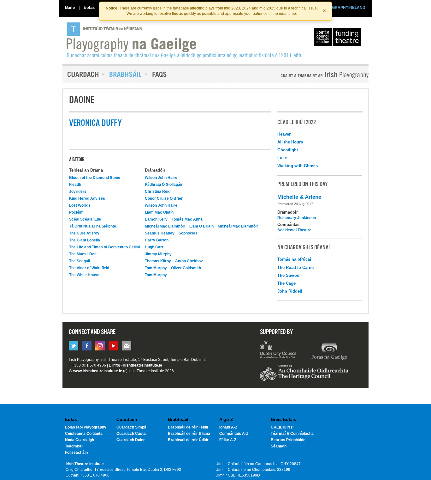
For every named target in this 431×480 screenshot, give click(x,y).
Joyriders (77, 191)
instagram (100, 345)
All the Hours (290, 142)
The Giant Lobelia (84, 240)
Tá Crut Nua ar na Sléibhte (92, 226)
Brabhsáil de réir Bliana (189, 433)
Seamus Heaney (159, 233)
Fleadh (75, 184)
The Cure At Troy (84, 233)
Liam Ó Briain (201, 226)
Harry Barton (156, 240)
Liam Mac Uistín (159, 212)
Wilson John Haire (161, 177)
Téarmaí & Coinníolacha (292, 433)
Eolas (89, 7)
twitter (73, 345)
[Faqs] (160, 74)
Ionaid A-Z (228, 427)
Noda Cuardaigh (79, 440)
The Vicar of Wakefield (89, 268)
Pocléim (76, 212)
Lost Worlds (80, 205)
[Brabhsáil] (126, 74)
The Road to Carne (295, 267)
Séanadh (278, 446)
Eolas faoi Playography (85, 427)
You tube (113, 345)
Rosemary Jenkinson (296, 218)
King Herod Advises (87, 198)
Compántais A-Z (233, 433)
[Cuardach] (83, 74)
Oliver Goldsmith (186, 268)
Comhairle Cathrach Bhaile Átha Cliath (278, 350)
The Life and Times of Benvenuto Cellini (104, 247)
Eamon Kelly (156, 219)
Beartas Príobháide (288, 440)
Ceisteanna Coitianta (84, 433)
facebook (87, 345)
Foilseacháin (76, 452)
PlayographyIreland (184, 40)
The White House (84, 275)
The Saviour (289, 275)
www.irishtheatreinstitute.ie (97, 371)
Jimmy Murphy (158, 254)
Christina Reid (157, 191)
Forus (329, 350)
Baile (70, 7)
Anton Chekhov (189, 261)
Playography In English (314, 75)
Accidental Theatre (294, 230)
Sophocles (188, 233)
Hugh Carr (154, 247)
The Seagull (79, 261)
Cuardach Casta (131, 433)
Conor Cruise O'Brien (164, 198)
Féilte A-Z (227, 440)
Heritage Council (304, 376)
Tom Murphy (156, 268)
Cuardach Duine (130, 440)
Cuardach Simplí (131, 427)
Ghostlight (287, 150)
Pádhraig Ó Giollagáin (164, 184)
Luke (282, 157)
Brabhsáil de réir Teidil (188, 427)
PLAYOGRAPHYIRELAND (342, 7)
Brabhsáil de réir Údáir (188, 440)
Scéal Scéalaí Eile (85, 219)
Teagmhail (74, 446)
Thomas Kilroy (158, 261)
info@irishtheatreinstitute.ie (137, 365)
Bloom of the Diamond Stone (94, 177)
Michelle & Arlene (299, 197)
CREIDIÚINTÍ (282, 427)
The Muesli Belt (83, 254)
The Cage (286, 283)
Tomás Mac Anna (187, 219)
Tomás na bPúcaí (294, 259)
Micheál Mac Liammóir (165, 226)
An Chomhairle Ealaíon (339, 38)
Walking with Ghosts (297, 165)
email (126, 345)
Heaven (284, 134)
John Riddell (289, 291)
